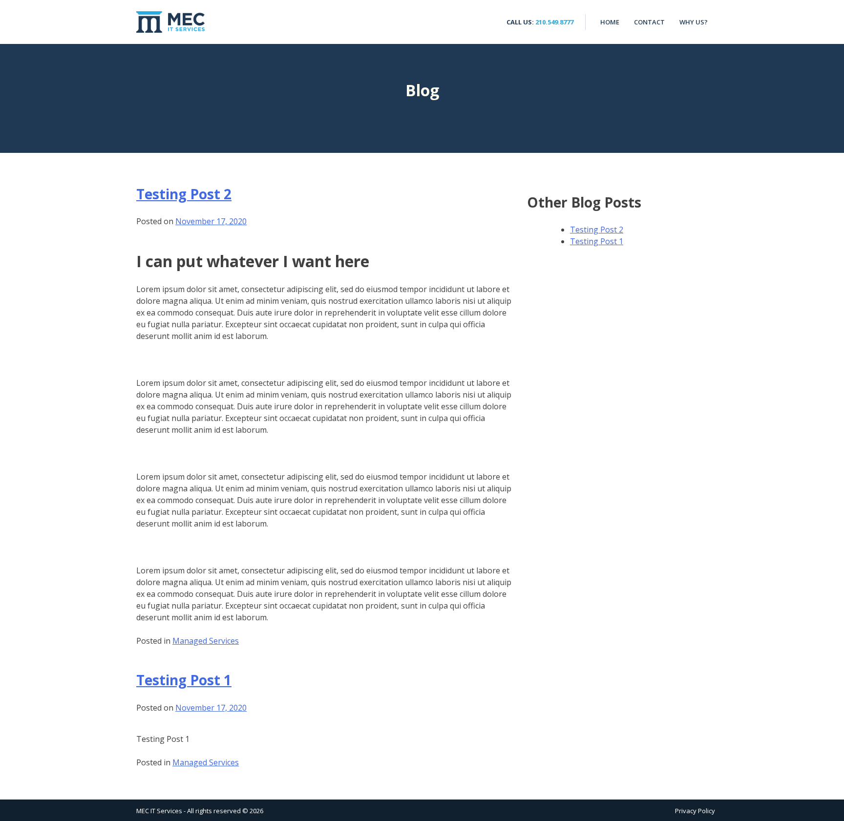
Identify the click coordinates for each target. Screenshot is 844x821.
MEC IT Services (170, 22)
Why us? (693, 22)
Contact (649, 22)
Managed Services (205, 640)
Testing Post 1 (184, 680)
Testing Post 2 (184, 194)
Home (609, 22)
